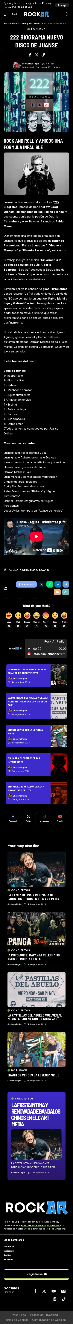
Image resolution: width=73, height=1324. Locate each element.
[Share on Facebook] (30, 55)
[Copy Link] (43, 55)
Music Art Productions (33, 1225)
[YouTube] (54, 1291)
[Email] (57, 592)
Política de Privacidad (44, 1315)
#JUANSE (43, 569)
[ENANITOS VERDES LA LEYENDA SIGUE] (59, 736)
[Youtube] (60, 818)
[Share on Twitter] (36, 55)
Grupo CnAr (53, 1225)
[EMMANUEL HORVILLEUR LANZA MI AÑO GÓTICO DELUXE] (59, 793)
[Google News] (63, 1291)
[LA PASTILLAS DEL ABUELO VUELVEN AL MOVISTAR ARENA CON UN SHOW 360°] (59, 706)
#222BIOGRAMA (28, 569)
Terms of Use (24, 6)
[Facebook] (13, 818)
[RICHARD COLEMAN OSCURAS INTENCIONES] (59, 764)
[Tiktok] (63, 1299)
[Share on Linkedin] (57, 584)
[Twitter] (28, 818)
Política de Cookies (16, 1320)
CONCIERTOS (24, 1098)
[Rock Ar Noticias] (36, 14)
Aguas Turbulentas (53, 289)
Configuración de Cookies (49, 1320)
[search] (66, 14)
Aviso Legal (19, 1315)
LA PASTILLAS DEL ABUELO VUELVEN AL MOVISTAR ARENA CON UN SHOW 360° (28, 701)
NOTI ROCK (19, 1070)
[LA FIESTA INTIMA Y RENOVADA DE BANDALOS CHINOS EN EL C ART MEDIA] (36, 1144)
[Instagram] (44, 818)
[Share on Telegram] (66, 584)
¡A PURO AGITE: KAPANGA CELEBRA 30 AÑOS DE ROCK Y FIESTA (27, 671)
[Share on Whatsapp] (49, 584)
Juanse (41, 298)
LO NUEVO (38, 29)
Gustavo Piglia (32, 64)
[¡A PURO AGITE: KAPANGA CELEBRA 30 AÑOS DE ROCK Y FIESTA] (59, 675)
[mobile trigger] (7, 14)
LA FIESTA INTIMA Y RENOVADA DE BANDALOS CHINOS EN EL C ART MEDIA (35, 1114)
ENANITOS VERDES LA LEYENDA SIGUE (33, 1075)
